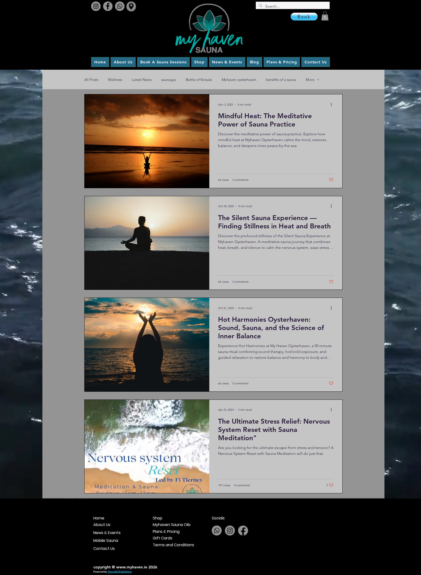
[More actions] (333, 104)
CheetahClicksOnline (120, 571)
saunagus (168, 79)
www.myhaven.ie (131, 567)
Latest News (142, 79)
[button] (325, 15)
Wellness (115, 79)
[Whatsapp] (119, 6)
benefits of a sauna (281, 79)
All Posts (91, 79)
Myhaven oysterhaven (239, 79)
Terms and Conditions (173, 545)
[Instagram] (96, 6)
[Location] (131, 6)
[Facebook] (108, 6)
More (310, 79)
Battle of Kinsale (199, 79)
